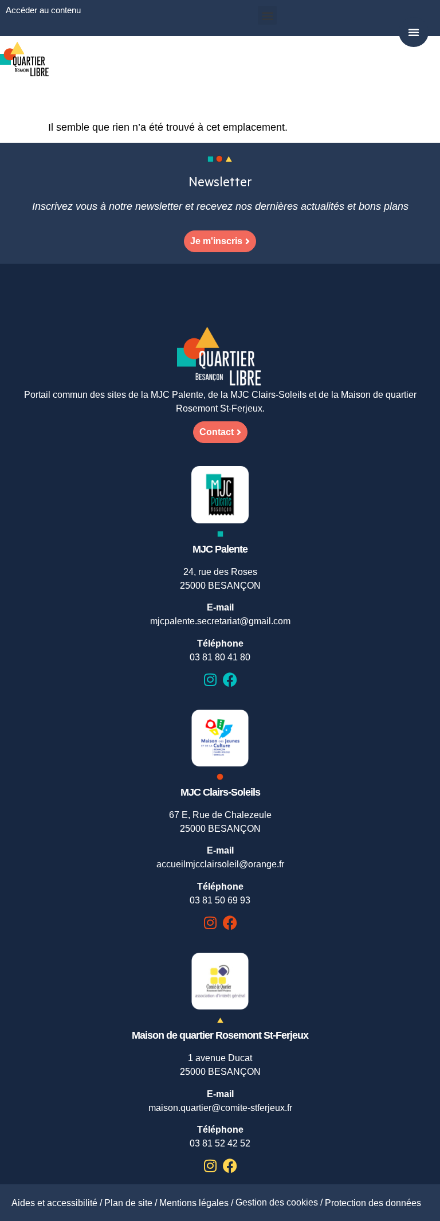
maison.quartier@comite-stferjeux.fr (220, 1108)
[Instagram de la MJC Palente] (210, 679)
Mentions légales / (197, 1203)
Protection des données (373, 1203)
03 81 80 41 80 (220, 657)
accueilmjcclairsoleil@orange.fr (220, 864)
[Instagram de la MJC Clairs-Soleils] (210, 922)
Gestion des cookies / (280, 1202)
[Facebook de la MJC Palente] (230, 679)
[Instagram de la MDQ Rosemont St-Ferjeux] (210, 1166)
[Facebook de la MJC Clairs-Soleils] (230, 922)
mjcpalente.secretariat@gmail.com (220, 621)
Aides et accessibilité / (57, 1203)
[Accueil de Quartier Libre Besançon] (220, 357)
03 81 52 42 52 (220, 1143)
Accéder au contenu (43, 10)
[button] (267, 15)
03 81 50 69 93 (220, 900)
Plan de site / (131, 1203)
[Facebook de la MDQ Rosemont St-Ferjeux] (230, 1166)
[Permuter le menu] (414, 32)
